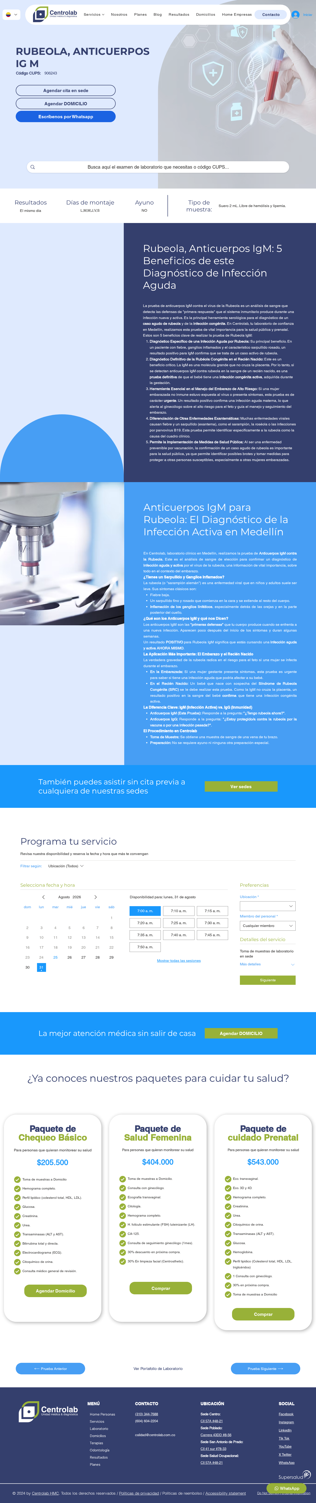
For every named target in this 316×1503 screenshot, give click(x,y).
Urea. (26, 1225)
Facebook (286, 1414)
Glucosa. (28, 1207)
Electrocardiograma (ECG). (42, 1252)
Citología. (134, 1206)
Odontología (99, 1450)
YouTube (285, 1446)
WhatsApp (286, 1463)
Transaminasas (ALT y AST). (43, 1234)
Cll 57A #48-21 (212, 1421)
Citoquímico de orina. (37, 1262)
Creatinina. (30, 1216)
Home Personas (102, 1414)
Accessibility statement (225, 1493)
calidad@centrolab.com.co (155, 1435)
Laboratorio (99, 1428)
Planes (95, 1464)
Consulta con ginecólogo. (146, 1188)
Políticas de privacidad (139, 1493)
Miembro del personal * (259, 916)
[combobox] (267, 906)
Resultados (99, 1457)
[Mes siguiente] (95, 897)
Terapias (96, 1443)
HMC (54, 1493)
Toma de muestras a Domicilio (44, 1179)
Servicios (97, 1421)
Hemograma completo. (39, 1188)
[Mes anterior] (43, 897)
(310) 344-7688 (146, 1414)
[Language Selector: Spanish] (12, 14)
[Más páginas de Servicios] (103, 14)
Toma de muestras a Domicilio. (150, 1179)
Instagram (286, 1422)
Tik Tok (284, 1438)
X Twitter (285, 1455)
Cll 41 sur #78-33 (213, 1449)
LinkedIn (285, 1430)
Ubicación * (249, 897)
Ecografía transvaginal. (144, 1197)
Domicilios (98, 1436)
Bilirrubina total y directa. (40, 1243)
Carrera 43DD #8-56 (216, 1435)
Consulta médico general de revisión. (49, 1271)
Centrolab (41, 1493)
